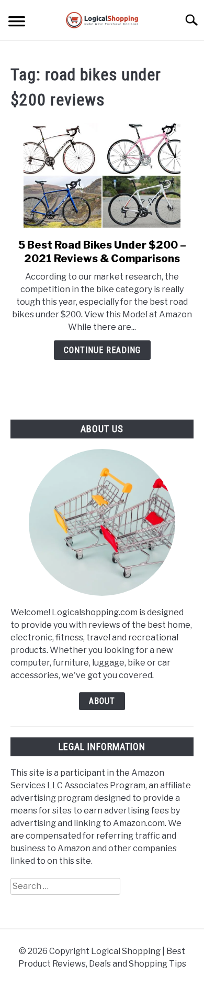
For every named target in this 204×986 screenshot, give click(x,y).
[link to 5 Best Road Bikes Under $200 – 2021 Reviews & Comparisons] (102, 175)
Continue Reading (102, 350)
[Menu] (16, 23)
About (102, 701)
